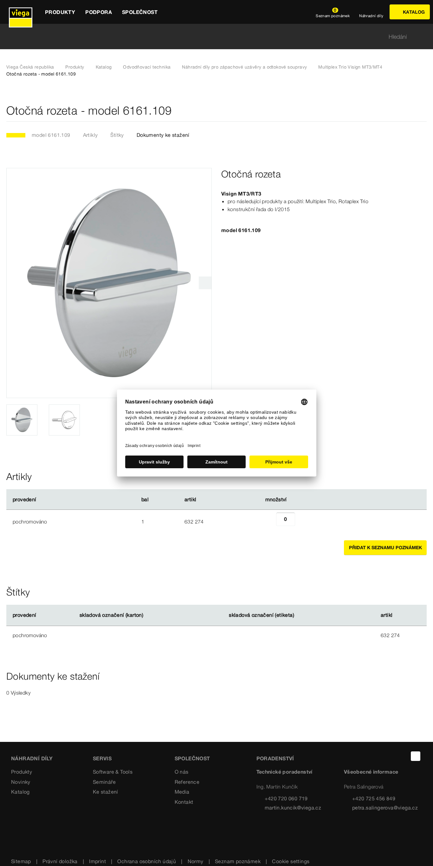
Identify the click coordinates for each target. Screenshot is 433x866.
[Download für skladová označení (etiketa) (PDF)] (299, 615)
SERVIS (102, 758)
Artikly (90, 135)
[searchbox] (211, 36)
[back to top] (415, 756)
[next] (205, 282)
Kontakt (184, 802)
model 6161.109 (51, 135)
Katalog (104, 67)
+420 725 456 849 (373, 798)
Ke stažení (105, 792)
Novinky (20, 782)
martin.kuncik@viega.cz (293, 807)
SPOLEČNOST (192, 758)
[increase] (302, 521)
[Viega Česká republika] (20, 12)
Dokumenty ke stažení (163, 135)
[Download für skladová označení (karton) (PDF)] (148, 615)
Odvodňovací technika (147, 67)
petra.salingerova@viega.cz (385, 807)
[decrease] (269, 521)
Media (182, 792)
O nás (182, 772)
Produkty (74, 67)
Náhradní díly (32, 758)
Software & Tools (112, 772)
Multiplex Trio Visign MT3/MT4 (350, 67)
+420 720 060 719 (286, 798)
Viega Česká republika (30, 67)
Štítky (117, 135)
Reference (187, 782)
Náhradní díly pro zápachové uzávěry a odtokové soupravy (244, 67)
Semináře (104, 782)
